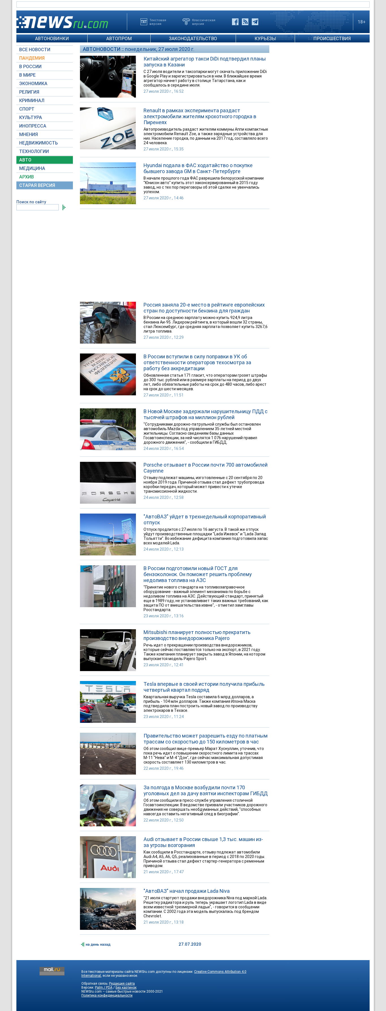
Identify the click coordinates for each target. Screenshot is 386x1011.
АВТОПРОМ (119, 38)
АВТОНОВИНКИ (52, 38)
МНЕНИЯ (28, 134)
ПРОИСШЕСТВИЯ (332, 38)
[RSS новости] (245, 21)
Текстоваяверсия (157, 21)
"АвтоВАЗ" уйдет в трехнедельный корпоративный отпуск (205, 519)
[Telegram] (255, 21)
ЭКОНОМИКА (33, 83)
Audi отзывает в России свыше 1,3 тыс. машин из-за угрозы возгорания (203, 842)
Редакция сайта (122, 984)
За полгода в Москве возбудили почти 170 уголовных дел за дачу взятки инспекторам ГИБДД (206, 790)
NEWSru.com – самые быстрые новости (113, 991)
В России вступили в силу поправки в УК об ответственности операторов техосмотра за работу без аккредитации (197, 362)
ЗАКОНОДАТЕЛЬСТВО (193, 38)
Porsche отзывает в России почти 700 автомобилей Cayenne (206, 468)
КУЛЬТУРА (30, 117)
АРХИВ (26, 177)
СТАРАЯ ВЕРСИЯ (37, 185)
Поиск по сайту (31, 202)
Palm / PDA (103, 988)
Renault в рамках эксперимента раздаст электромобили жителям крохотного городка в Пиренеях (200, 116)
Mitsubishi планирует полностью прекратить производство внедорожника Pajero (197, 635)
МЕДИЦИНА (32, 168)
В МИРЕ (27, 75)
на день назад (98, 944)
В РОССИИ (30, 66)
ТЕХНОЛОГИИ (34, 151)
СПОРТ (26, 109)
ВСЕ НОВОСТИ (34, 49)
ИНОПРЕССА (32, 126)
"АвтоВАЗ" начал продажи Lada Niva (187, 891)
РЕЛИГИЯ (29, 92)
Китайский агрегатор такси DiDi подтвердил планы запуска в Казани (205, 62)
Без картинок (126, 988)
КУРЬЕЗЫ (265, 38)
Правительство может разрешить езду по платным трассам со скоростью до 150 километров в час (206, 739)
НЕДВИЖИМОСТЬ (38, 143)
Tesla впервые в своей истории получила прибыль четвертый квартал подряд (204, 687)
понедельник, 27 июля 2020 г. (159, 49)
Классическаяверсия (203, 21)
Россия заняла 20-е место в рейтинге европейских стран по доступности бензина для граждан (204, 308)
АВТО (25, 160)
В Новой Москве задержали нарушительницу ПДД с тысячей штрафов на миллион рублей (206, 414)
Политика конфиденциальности (107, 995)
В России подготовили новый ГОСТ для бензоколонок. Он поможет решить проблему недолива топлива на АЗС (198, 574)
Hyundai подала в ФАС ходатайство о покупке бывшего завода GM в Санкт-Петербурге (198, 168)
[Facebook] (235, 21)
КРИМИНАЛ (31, 100)
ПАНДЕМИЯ (32, 58)
